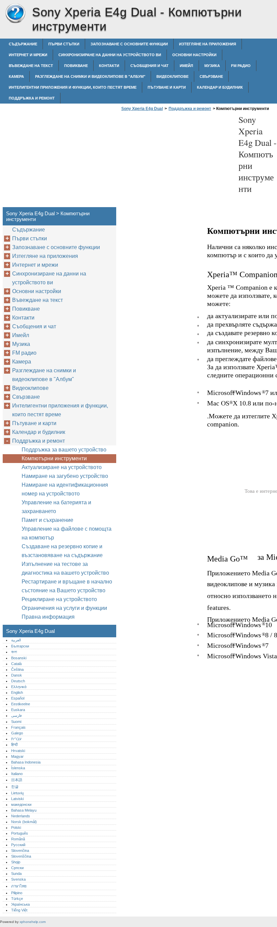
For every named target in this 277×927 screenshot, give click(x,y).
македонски (21, 804)
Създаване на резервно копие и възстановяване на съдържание (62, 551)
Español (17, 698)
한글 (15, 787)
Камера (16, 76)
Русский (18, 845)
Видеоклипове (172, 76)
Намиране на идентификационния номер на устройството (65, 489)
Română (18, 839)
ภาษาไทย (19, 886)
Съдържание (23, 44)
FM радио (241, 66)
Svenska (18, 879)
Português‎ (19, 833)
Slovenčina (20, 850)
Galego (17, 733)
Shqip (15, 862)
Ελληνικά (18, 687)
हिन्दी (14, 745)
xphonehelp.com (33, 922)
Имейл (186, 66)
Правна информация (48, 617)
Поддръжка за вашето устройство (64, 450)
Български (20, 646)
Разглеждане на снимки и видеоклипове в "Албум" (90, 76)
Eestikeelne (20, 704)
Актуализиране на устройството (62, 467)
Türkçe (17, 899)
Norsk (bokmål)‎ (24, 822)
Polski (16, 827)
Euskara (18, 710)
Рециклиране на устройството (59, 599)
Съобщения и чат (149, 66)
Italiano (17, 774)
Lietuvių (17, 793)
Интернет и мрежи (28, 55)
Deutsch (18, 681)
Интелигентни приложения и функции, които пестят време (72, 87)
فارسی (16, 715)
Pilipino (16, 893)
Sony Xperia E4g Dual (15, 13)
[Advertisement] (176, 161)
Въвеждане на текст (31, 66)
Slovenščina (21, 856)
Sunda (16, 873)
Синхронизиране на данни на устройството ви (109, 55)
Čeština (17, 669)
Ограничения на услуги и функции (64, 608)
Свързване (211, 76)
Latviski (17, 799)
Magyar (17, 756)
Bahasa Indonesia (26, 762)
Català (16, 664)
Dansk (16, 675)
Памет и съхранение (47, 520)
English (17, 692)
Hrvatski (18, 751)
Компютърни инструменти (54, 458)
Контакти (109, 66)
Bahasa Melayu (23, 810)
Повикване (76, 66)
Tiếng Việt (19, 910)
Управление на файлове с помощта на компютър (66, 533)
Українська (20, 904)
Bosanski (18, 658)
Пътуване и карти (167, 87)
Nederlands (20, 816)
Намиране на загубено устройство (65, 476)
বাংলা (14, 652)
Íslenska (18, 768)
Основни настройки (194, 55)
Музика (212, 66)
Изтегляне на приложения (207, 44)
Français (18, 727)
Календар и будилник (220, 87)
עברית (16, 739)
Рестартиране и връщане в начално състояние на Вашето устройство (67, 586)
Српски (17, 868)
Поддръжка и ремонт (32, 98)
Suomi (16, 722)
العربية (16, 640)
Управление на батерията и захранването (56, 507)
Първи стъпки (63, 44)
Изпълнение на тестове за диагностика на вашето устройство (65, 568)
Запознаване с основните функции (129, 44)
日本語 (16, 780)
